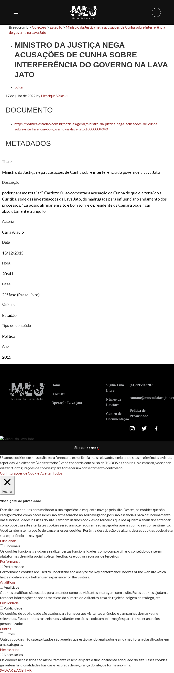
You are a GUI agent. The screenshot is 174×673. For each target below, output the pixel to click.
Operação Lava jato (66, 403)
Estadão (56, 27)
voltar (19, 87)
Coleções (39, 27)
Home (55, 385)
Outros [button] (5, 629)
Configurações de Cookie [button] (19, 473)
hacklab (92, 448)
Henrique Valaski (54, 95)
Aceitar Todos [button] (51, 473)
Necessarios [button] (9, 649)
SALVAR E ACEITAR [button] (15, 670)
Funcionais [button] (8, 540)
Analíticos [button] (8, 582)
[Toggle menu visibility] (15, 12)
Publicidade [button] (9, 603)
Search (156, 12)
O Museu (58, 394)
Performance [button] (10, 561)
